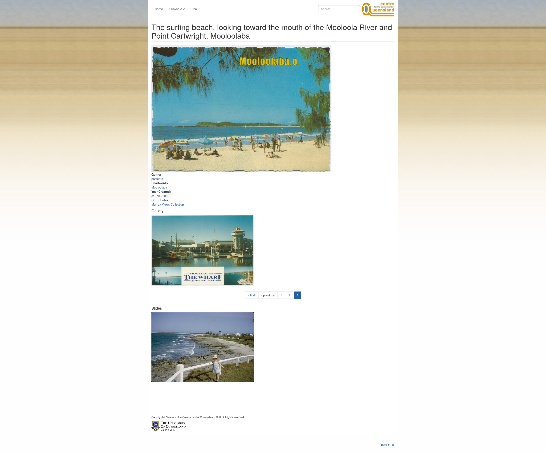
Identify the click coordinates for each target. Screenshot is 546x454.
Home (159, 9)
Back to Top (388, 444)
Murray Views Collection (167, 204)
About (195, 9)
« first (251, 295)
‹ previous (268, 295)
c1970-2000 (159, 196)
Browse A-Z (177, 9)
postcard (157, 179)
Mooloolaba (159, 187)
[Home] (377, 8)
